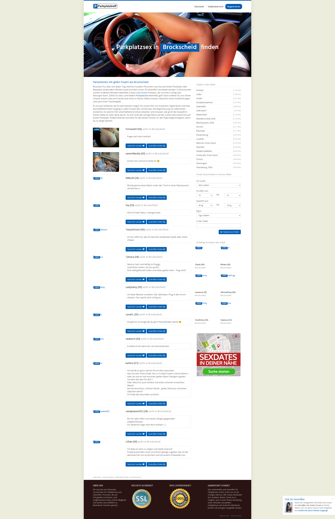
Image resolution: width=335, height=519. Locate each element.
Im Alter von (202, 190)
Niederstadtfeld (218, 151)
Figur (198, 211)
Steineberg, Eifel (218, 167)
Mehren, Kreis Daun (218, 143)
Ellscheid (218, 130)
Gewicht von (202, 201)
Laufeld (218, 139)
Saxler (218, 98)
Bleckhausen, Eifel (218, 122)
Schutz (218, 159)
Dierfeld (218, 147)
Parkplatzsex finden (230, 232)
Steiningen (218, 163)
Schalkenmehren (218, 102)
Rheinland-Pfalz (122, 477)
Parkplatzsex (142, 95)
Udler (218, 94)
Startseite (199, 6)
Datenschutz (236, 515)
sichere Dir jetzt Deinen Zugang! (313, 510)
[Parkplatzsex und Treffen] (105, 6)
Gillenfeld (218, 106)
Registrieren (233, 6)
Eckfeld (218, 90)
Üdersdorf (218, 110)
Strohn (218, 126)
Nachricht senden (135, 145)
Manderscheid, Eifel (218, 118)
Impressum (224, 515)
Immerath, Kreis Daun (218, 155)
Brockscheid (158, 129)
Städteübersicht (215, 6)
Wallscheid (218, 114)
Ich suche (200, 180)
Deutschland (108, 477)
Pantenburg (218, 134)
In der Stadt (202, 221)
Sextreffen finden (155, 145)
